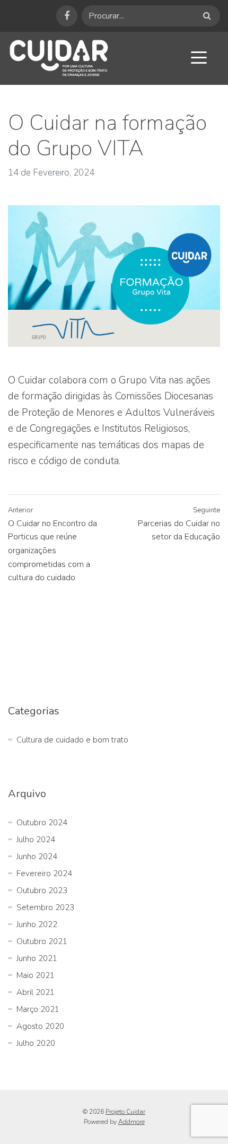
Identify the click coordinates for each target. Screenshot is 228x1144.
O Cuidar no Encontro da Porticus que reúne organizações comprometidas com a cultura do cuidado (52, 550)
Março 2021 (37, 1009)
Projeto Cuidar (125, 1111)
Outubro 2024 (41, 822)
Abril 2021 (35, 992)
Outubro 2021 (41, 941)
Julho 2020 (35, 1043)
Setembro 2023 (45, 907)
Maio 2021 (35, 975)
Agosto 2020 (40, 1026)
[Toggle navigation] (199, 57)
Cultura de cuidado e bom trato (72, 740)
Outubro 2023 (41, 890)
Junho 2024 (36, 856)
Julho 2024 (35, 839)
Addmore (131, 1121)
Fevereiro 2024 (44, 873)
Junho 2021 (36, 958)
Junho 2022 (36, 924)
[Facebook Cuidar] (66, 16)
